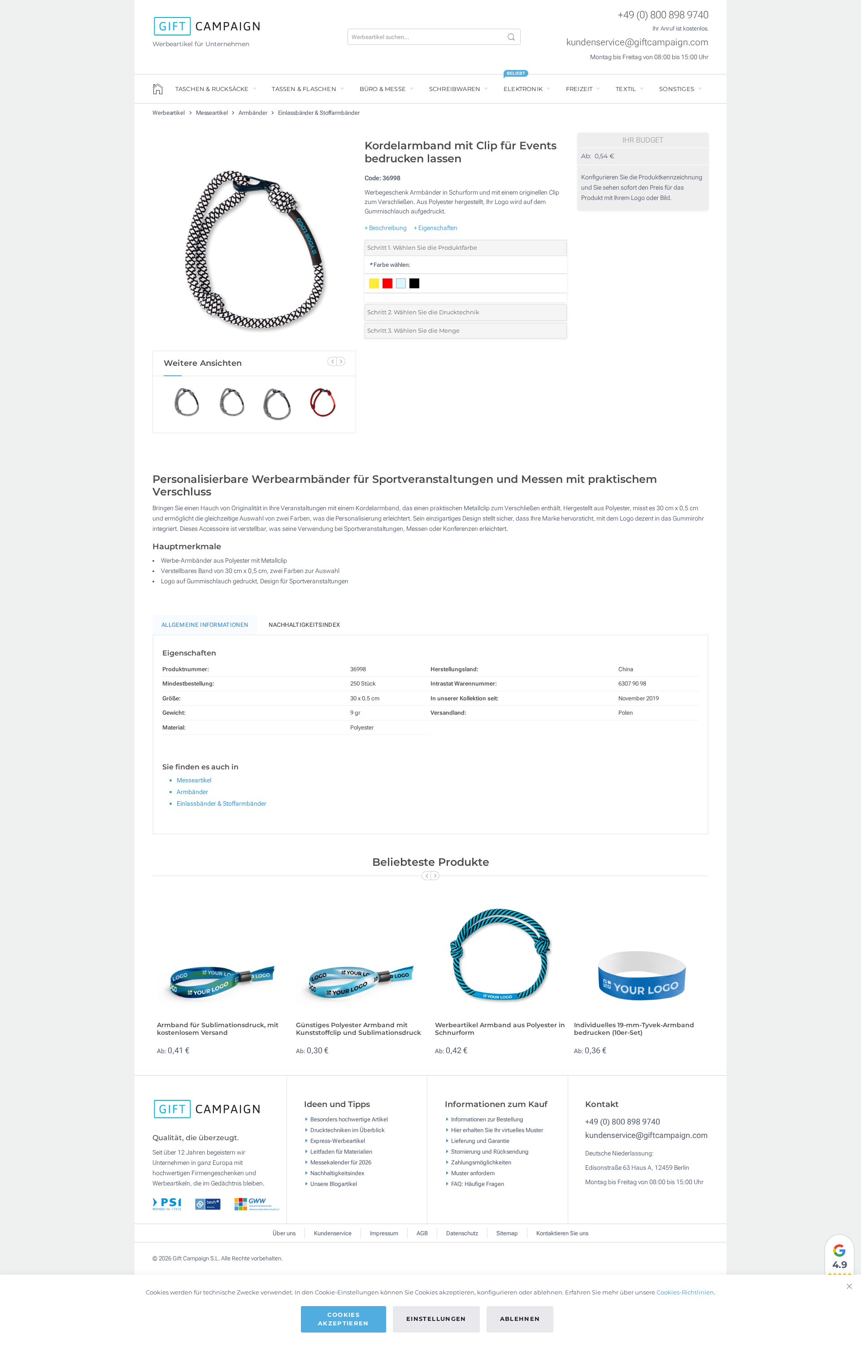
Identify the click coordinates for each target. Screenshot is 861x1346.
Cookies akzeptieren (343, 1319)
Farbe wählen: (389, 264)
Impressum (384, 1233)
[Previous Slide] (331, 361)
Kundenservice (333, 1233)
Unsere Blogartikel (333, 1184)
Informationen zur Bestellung (487, 1119)
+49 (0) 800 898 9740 (663, 15)
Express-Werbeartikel (337, 1141)
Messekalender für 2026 (340, 1162)
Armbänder (253, 112)
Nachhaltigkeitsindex (304, 624)
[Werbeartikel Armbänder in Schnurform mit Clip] (254, 242)
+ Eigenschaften (435, 227)
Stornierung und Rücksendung (490, 1151)
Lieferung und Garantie (480, 1141)
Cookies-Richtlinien (685, 1292)
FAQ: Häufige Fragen (477, 1184)
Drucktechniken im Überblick (347, 1130)
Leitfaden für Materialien (341, 1151)
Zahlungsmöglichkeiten (481, 1162)
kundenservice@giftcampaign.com (637, 42)
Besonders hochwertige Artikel (349, 1119)
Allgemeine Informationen (204, 624)
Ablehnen (520, 1318)
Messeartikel (212, 112)
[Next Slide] (340, 361)
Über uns (284, 1233)
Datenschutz (462, 1233)
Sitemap (507, 1233)
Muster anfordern (473, 1173)
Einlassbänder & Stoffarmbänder (318, 112)
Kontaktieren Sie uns (562, 1233)
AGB (422, 1233)
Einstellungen (436, 1318)
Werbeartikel (169, 112)
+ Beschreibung (386, 227)
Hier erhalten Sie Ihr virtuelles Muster (497, 1130)
